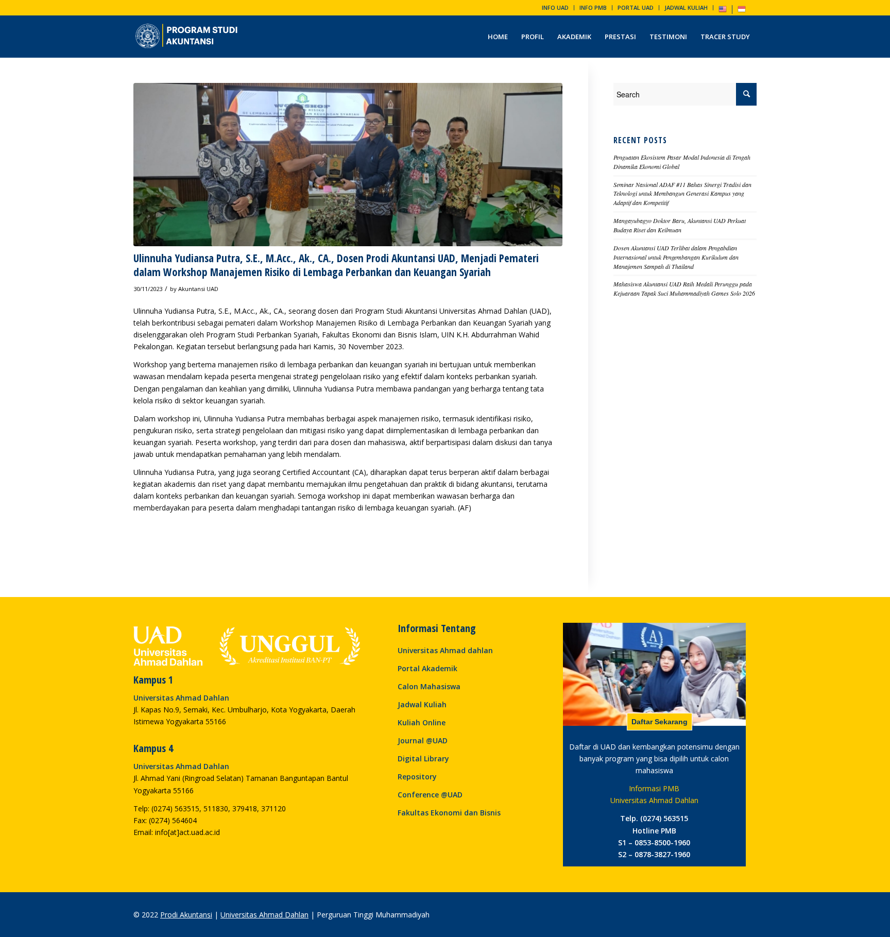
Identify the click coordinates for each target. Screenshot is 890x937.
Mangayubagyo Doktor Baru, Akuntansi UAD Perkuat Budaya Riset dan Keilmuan (679, 225)
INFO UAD (555, 7)
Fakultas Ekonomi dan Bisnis (449, 812)
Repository (417, 776)
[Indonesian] (742, 11)
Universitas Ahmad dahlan (445, 650)
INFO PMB (593, 7)
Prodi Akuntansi (186, 914)
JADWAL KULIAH (686, 7)
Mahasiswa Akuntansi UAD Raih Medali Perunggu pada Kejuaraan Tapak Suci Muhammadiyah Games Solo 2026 (684, 288)
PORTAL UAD (636, 7)
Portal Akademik (427, 668)
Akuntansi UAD (198, 289)
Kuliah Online (422, 722)
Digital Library (423, 758)
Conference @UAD (430, 794)
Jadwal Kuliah (422, 704)
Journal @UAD (423, 740)
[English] (722, 11)
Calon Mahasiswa (429, 686)
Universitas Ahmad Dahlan (264, 914)
